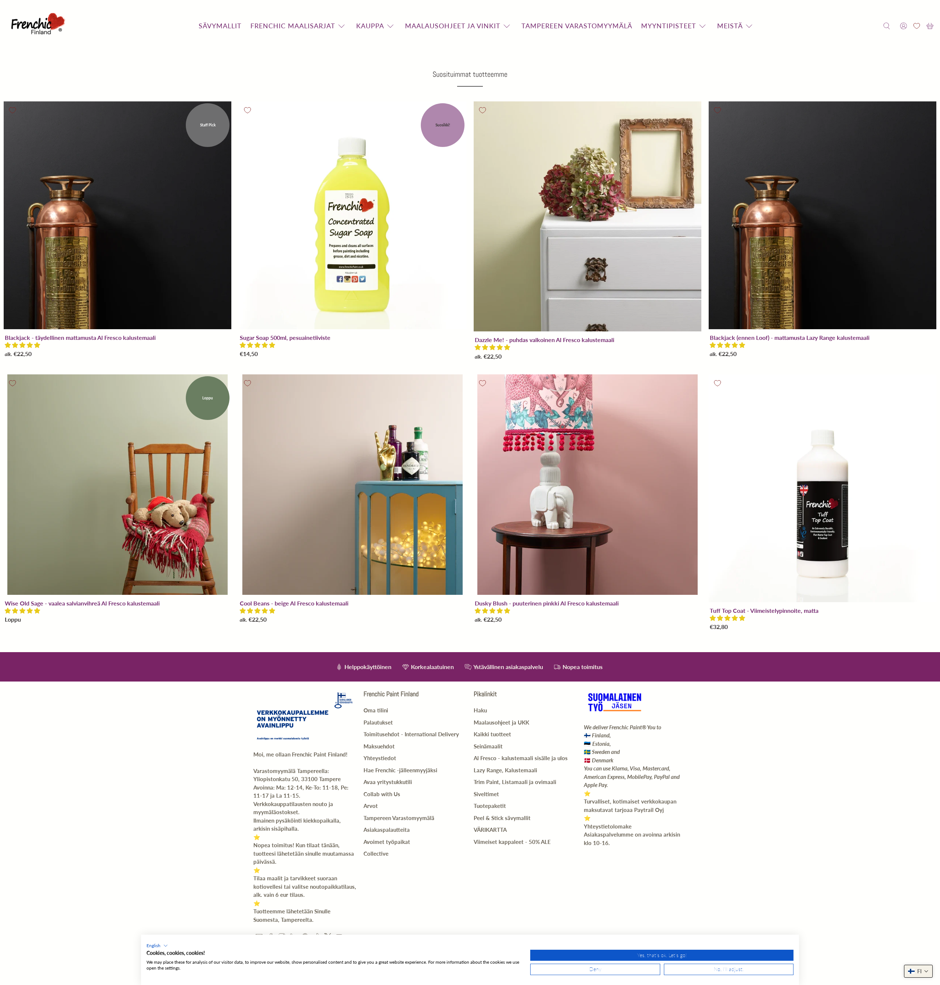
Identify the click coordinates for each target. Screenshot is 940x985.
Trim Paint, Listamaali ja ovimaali (515, 782)
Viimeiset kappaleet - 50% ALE (512, 841)
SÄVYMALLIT (220, 26)
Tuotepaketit (490, 805)
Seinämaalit (488, 746)
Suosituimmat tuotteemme (470, 74)
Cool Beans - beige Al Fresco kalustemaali (294, 603)
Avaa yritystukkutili (388, 782)
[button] (22, 344)
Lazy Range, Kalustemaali (505, 770)
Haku (480, 710)
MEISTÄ (730, 26)
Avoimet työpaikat (387, 841)
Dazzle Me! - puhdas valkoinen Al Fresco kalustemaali (544, 339)
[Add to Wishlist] (12, 110)
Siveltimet (486, 794)
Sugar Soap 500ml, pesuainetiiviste (285, 337)
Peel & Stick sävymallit (502, 818)
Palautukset (378, 722)
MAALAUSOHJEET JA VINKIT (452, 26)
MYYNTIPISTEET (668, 26)
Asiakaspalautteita (387, 829)
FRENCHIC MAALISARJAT (292, 26)
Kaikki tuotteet (492, 734)
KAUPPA (370, 26)
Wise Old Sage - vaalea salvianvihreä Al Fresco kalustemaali (82, 603)
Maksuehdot (379, 746)
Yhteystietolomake (608, 826)
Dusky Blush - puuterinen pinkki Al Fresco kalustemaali (547, 603)
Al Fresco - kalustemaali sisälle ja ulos (521, 758)
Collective (376, 853)
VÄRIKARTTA (490, 829)
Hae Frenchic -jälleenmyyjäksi (400, 770)
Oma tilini (376, 710)
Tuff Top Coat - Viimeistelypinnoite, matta (764, 610)
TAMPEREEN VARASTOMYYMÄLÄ (576, 26)
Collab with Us (382, 794)
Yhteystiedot (380, 758)
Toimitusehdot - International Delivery (411, 734)
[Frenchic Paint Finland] (39, 26)
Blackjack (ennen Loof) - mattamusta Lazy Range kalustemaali (790, 337)
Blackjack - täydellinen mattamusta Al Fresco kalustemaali (80, 337)
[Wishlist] (917, 26)
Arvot (371, 805)
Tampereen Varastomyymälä (399, 818)
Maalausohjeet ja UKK (501, 722)
